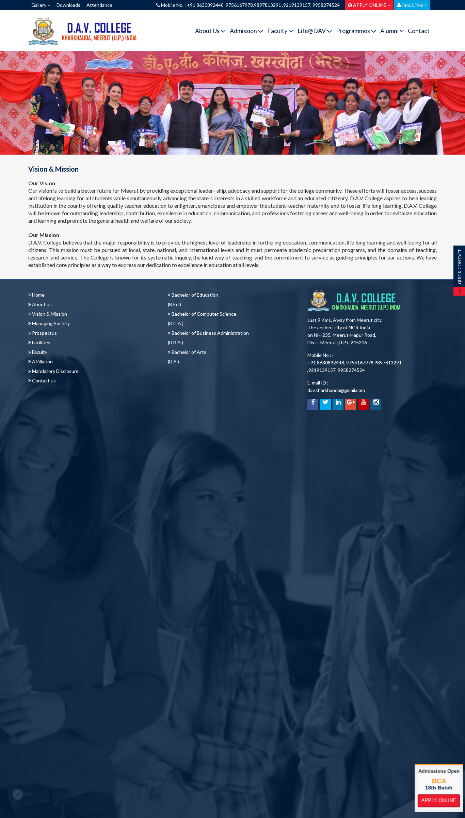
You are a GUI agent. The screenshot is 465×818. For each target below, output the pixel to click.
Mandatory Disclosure (55, 371)
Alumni (390, 30)
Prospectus (44, 333)
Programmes (353, 30)
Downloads (68, 5)
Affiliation (42, 361)
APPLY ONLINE (369, 5)
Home (38, 295)
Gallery (39, 5)
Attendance (99, 5)
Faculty (277, 30)
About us (41, 304)
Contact (419, 30)
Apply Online (438, 800)
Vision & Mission (49, 314)
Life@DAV (312, 30)
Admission (244, 30)
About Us (208, 30)
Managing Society (50, 323)
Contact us (43, 380)
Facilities (40, 342)
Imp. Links (412, 5)
